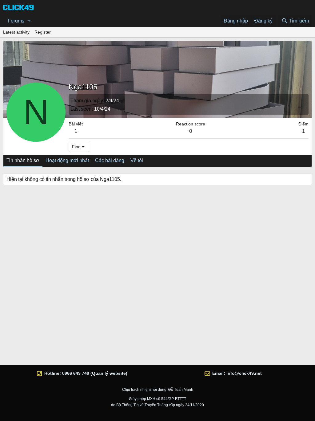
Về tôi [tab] (136, 160)
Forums (16, 20)
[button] (29, 21)
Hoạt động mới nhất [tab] (67, 160)
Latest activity (16, 32)
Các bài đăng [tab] (109, 160)
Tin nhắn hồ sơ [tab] (22, 160)
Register (42, 32)
